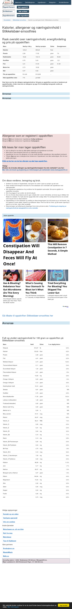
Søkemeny (18, 2)
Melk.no (6, 556)
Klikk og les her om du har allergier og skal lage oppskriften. (24, 161)
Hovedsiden (7, 20)
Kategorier (52, 2)
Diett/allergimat (29, 2)
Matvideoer (7, 537)
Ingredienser (41, 2)
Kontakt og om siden (10, 514)
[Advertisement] (36, 113)
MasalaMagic (8, 552)
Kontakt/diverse (63, 2)
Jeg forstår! (64, 605)
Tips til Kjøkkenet (9, 541)
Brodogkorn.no (8, 548)
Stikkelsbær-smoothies (19, 20)
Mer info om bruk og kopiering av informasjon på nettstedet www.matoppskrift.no (35, 170)
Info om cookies (9, 522)
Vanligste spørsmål (10, 518)
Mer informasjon (13, 607)
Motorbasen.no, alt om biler (13, 529)
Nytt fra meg (7, 533)
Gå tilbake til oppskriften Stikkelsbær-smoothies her (27, 315)
